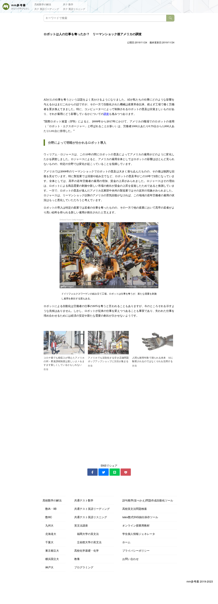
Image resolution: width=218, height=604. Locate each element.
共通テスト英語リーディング (92, 509)
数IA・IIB (50, 509)
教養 (77, 559)
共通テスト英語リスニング (90, 517)
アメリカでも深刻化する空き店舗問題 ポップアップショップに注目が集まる (108, 360)
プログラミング (83, 567)
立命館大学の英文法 (88, 542)
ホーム (126, 542)
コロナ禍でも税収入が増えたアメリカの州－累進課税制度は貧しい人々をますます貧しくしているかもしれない (64, 361)
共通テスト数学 (83, 500)
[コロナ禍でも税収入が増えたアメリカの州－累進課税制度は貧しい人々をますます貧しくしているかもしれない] (64, 342)
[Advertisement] (109, 70)
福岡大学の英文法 (86, 534)
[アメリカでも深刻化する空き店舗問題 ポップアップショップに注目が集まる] (108, 342)
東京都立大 (51, 550)
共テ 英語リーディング (46, 9)
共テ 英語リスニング (74, 9)
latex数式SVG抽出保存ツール (140, 517)
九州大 (48, 525)
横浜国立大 (51, 559)
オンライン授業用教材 (136, 525)
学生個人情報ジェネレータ (138, 534)
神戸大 (48, 567)
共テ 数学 (68, 4)
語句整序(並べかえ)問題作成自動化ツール (147, 500)
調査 (106, 114)
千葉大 (48, 542)
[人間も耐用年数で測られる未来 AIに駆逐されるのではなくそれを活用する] (152, 342)
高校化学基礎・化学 (86, 550)
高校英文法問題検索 (134, 509)
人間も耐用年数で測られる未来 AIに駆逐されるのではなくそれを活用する (152, 360)
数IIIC (47, 517)
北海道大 (49, 534)
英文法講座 (81, 525)
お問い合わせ (130, 559)
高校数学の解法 (42, 4)
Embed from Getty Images (71, 220)
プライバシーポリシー (136, 550)
